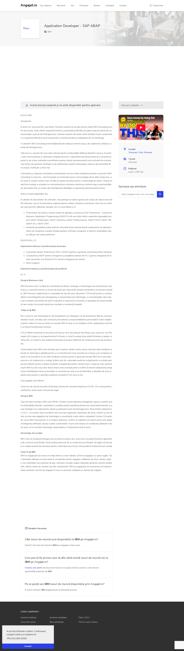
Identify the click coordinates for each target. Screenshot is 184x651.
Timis (140, 152)
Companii (110, 5)
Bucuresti (61, 5)
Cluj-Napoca (45, 5)
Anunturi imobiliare (58, 617)
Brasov (97, 5)
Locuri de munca (28, 622)
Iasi (72, 5)
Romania (148, 152)
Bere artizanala (56, 622)
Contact (122, 5)
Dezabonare (26, 640)
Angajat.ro (29, 5)
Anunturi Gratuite (29, 617)
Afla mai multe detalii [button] (17, 638)
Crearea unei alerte (33, 567)
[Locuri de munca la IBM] (30, 28)
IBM (49, 31)
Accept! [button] (28, 646)
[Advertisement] (92, 74)
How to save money (88, 622)
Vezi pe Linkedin (130, 105)
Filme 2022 (84, 617)
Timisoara (83, 5)
